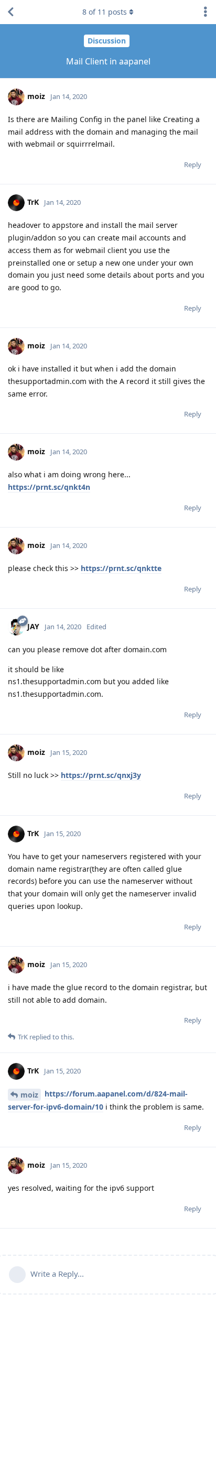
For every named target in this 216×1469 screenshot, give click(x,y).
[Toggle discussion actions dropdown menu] (205, 12)
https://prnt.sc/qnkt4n (49, 487)
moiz (29, 1095)
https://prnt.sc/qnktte (121, 568)
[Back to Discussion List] (10, 12)
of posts (104, 12)
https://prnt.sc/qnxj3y (101, 775)
